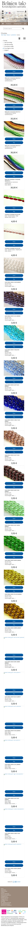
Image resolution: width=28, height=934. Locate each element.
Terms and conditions (6, 895)
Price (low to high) (9, 46)
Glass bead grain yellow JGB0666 (13, 594)
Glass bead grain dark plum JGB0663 (12, 490)
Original (6, 50)
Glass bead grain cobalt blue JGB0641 (12, 834)
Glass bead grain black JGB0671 (13, 696)
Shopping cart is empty (18, 18)
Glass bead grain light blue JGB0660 (12, 385)
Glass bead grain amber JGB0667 (13, 628)
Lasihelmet (13, 35)
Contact (2, 892)
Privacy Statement (5, 893)
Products (8, 23)
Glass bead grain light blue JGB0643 (12, 799)
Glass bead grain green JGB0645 (13, 868)
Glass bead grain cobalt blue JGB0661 (12, 420)
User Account (20, 11)
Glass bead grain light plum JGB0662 (12, 455)
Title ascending (8, 42)
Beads (8, 35)
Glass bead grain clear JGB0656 (13, 282)
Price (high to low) (9, 48)
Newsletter (3, 890)
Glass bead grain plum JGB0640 (12, 730)
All (15, 881)
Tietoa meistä (4, 891)
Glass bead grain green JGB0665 (13, 560)
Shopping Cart (17, 23)
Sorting (5, 40)
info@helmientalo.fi (5, 904)
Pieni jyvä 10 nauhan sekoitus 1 (13, 78)
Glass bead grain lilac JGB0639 (12, 764)
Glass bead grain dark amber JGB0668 (12, 662)
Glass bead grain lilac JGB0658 (12, 316)
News (2, 888)
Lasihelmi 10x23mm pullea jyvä (12, 214)
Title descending (8, 44)
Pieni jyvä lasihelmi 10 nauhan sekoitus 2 (12, 180)
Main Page (3, 35)
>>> (18, 881)
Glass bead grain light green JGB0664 (12, 526)
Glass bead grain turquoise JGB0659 (12, 350)
